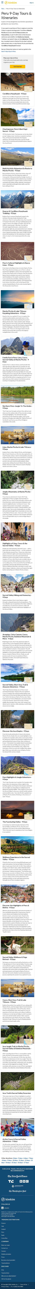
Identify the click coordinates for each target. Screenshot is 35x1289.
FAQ (2, 1270)
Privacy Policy (5, 1286)
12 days (27, 1160)
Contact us (4, 1248)
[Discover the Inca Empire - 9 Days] (17, 719)
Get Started (18, 66)
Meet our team (5, 1245)
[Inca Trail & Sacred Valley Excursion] (17, 1081)
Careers (3, 1251)
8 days (4, 1160)
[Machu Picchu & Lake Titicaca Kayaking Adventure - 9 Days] (17, 299)
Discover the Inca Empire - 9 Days (16, 731)
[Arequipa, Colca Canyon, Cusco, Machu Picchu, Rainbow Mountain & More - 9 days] (17, 623)
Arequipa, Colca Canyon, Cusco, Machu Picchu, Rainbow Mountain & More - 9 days (17, 636)
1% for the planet (6, 1279)
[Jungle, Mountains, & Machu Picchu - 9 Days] (17, 480)
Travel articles (5, 1273)
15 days (14, 1162)
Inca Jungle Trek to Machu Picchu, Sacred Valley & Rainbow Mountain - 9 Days (17, 1048)
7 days (31, 1158)
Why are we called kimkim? (8, 1276)
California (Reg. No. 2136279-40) (8, 1213)
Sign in (32, 2)
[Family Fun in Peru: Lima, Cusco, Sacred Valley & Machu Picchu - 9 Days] (17, 346)
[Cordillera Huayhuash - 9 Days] (17, 82)
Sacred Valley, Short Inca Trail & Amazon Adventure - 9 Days (15, 686)
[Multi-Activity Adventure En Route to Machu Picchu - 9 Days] (17, 156)
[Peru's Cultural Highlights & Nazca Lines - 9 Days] (17, 251)
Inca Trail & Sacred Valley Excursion (17, 1093)
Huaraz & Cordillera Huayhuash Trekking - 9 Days (15, 212)
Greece (3, 1223)
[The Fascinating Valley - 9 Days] (17, 810)
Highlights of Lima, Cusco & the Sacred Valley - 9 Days (15, 544)
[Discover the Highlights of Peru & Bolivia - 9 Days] (17, 893)
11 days (21, 1160)
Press (3, 1257)
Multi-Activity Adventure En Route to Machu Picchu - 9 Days (17, 169)
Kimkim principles (6, 1254)
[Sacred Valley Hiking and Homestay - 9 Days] (17, 583)
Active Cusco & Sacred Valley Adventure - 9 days (14, 1140)
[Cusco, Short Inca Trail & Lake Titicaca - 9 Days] (17, 988)
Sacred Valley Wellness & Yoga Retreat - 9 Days (15, 958)
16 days (20, 1162)
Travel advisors (5, 1263)
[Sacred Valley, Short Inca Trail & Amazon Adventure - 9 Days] (17, 673)
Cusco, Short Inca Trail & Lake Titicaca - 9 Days (14, 1001)
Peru (2, 8)
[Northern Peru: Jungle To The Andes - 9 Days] (17, 394)
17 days (26, 1162)
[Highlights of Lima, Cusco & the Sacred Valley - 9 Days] (17, 531)
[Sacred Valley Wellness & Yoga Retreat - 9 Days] (17, 945)
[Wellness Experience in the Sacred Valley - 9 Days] (17, 845)
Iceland (3, 1229)
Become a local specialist (8, 1260)
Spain (2, 1235)
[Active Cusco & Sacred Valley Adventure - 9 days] (17, 1127)
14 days (8, 1162)
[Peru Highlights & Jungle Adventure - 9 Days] (17, 765)
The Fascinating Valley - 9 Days (15, 822)
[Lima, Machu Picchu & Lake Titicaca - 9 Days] (17, 435)
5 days (20, 1158)
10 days (15, 1160)
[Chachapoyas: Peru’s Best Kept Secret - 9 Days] (17, 117)
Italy (2, 1226)
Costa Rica (4, 1238)
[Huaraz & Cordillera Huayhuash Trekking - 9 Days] (17, 199)
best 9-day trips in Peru (8, 51)
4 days (15, 1158)
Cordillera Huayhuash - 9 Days (14, 94)
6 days (26, 1158)
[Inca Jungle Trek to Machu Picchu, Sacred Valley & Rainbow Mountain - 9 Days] (17, 1034)
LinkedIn (6, 1208)
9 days (9, 1160)
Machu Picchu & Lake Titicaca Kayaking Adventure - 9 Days (14, 312)
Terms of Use (23, 1284)
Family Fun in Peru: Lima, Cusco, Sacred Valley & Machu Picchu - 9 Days (16, 360)
